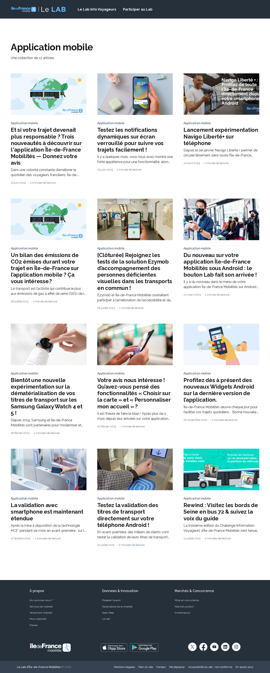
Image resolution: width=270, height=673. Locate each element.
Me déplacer (177, 667)
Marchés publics (184, 606)
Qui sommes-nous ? (41, 600)
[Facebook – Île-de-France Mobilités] (203, 647)
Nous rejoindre (38, 618)
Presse (33, 625)
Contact (161, 667)
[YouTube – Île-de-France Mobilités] (214, 647)
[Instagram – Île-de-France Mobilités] (236, 647)
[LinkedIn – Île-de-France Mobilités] (225, 647)
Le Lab (106, 618)
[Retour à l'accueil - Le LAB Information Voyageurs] (38, 9)
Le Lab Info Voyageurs (97, 9)
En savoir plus (244, 667)
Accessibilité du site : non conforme (210, 667)
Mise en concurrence (187, 600)
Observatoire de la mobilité (117, 606)
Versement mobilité (41, 612)
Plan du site (145, 667)
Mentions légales (124, 667)
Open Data (108, 612)
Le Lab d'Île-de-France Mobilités (39, 667)
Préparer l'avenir (111, 600)
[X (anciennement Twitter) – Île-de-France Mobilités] (192, 647)
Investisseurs (182, 612)
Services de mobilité (41, 606)
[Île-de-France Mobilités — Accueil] (50, 647)
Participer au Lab (138, 9)
